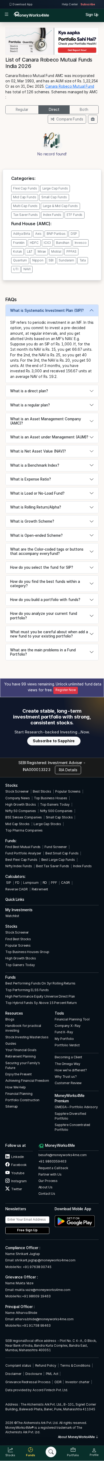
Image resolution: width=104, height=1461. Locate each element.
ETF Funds (75, 215)
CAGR (65, 883)
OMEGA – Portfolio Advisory (76, 1107)
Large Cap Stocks (47, 824)
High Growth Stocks (20, 804)
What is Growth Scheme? (32, 521)
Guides (10, 1044)
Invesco (81, 243)
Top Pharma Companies (23, 830)
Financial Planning (19, 1094)
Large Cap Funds (55, 188)
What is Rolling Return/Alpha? (35, 507)
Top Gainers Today (55, 804)
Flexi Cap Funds (25, 188)
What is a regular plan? (30, 405)
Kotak (17, 251)
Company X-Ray (67, 1026)
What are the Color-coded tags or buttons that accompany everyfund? (46, 551)
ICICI (47, 243)
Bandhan (62, 243)
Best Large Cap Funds (58, 860)
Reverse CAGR (16, 889)
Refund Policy (45, 1365)
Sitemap (11, 1106)
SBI (51, 260)
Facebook (19, 1165)
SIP (8, 883)
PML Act (52, 1374)
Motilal (56, 251)
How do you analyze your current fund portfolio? (43, 615)
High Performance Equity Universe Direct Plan (40, 996)
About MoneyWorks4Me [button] (76, 1437)
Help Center (70, 4)
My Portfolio (64, 1039)
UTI (15, 269)
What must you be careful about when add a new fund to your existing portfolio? (49, 634)
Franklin (19, 243)
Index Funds (52, 215)
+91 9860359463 (52, 1161)
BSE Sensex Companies (23, 817)
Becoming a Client (68, 1057)
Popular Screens (68, 791)
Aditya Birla (21, 234)
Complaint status (18, 1365)
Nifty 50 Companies (20, 811)
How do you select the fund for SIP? (41, 567)
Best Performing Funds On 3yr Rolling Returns (40, 983)
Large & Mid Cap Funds (60, 206)
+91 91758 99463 (36, 1325)
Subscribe (88, 4)
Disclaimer (13, 1374)
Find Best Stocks (18, 939)
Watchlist (12, 916)
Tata (82, 260)
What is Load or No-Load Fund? (37, 493)
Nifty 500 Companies (56, 811)
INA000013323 (36, 769)
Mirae (42, 251)
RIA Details (68, 770)
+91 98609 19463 (36, 1296)
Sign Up (92, 15)
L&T (30, 251)
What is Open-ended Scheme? (36, 535)
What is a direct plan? (29, 391)
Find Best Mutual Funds (23, 847)
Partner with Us (50, 1174)
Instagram (19, 1181)
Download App (22, 4)
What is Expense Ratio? (30, 479)
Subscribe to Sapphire (54, 741)
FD (17, 883)
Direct (54, 109)
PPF (54, 883)
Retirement (40, 889)
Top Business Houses (50, 798)
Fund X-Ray (64, 1032)
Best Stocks (42, 791)
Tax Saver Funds (25, 215)
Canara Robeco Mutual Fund (69, 86)
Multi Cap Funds (25, 206)
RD (45, 883)
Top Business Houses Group (27, 952)
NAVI (26, 269)
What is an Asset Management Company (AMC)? (45, 421)
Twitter (16, 1189)
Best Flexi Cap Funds (21, 860)
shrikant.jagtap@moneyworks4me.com (45, 1260)
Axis (38, 234)
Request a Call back (53, 1168)
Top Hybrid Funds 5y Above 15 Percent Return (41, 1003)
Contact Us (46, 1194)
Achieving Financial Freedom (27, 1081)
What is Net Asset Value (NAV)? (38, 451)
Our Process (48, 1181)
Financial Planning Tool (72, 1019)
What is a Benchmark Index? (34, 465)
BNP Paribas (56, 234)
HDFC (34, 243)
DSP (74, 234)
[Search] (51, 1452)
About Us (45, 1187)
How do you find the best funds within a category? (45, 583)
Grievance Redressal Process (27, 1382)
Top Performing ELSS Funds (27, 990)
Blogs (9, 1019)
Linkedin (17, 1157)
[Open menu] (6, 15)
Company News (17, 798)
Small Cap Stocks (59, 817)
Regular (22, 109)
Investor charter (77, 1382)
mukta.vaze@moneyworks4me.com (42, 1290)
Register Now (65, 690)
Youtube (17, 1173)
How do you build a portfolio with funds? (45, 600)
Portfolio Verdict (67, 1045)
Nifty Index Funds (18, 866)
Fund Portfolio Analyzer (23, 853)
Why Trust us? (66, 1077)
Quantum (20, 260)
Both (84, 109)
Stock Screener (17, 791)
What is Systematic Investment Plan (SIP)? (47, 310)
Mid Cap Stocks (17, 824)
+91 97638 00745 (36, 1267)
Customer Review (68, 1083)
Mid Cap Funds (24, 197)
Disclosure (33, 1374)
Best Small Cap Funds (61, 853)
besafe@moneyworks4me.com (62, 1155)
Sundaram (66, 260)
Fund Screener (56, 847)
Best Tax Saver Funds (52, 866)
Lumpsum (30, 883)
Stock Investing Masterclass (26, 1037)
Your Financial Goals (20, 1050)
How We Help (15, 1087)
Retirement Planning (20, 1056)
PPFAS (71, 251)
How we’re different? (71, 1070)
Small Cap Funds (54, 197)
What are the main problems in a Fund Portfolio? (43, 652)
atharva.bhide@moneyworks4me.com (44, 1319)
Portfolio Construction (22, 1100)
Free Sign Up (27, 1230)
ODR (58, 1382)
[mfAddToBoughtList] (93, 119)
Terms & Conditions (75, 1365)
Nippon (37, 260)
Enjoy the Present (18, 1074)
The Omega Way (67, 1064)
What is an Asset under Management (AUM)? (49, 437)
